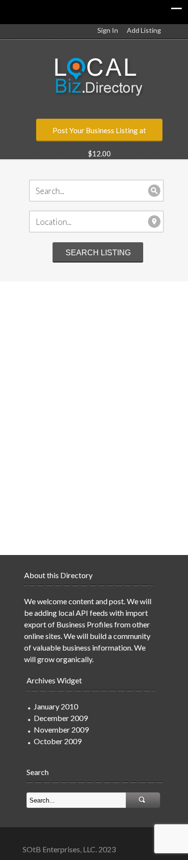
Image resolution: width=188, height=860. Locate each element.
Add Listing (144, 30)
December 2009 (61, 717)
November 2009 (61, 729)
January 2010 (56, 706)
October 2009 (57, 741)
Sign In (107, 30)
